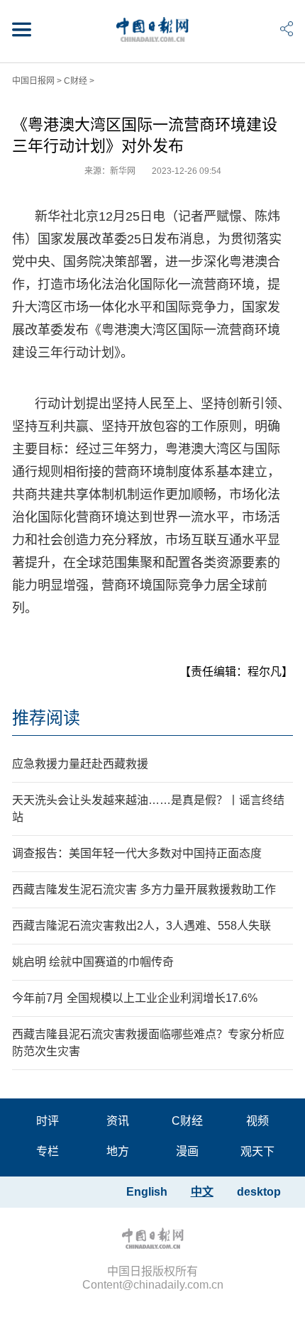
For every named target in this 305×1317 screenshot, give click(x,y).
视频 (257, 1121)
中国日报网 (33, 81)
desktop (259, 1192)
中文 (202, 1192)
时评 (47, 1121)
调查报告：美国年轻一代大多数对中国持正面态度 (137, 853)
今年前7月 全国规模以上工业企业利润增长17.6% (134, 998)
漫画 (187, 1151)
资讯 (117, 1121)
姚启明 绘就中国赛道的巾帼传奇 (93, 962)
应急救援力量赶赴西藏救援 (80, 764)
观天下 (257, 1151)
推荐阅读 (46, 717)
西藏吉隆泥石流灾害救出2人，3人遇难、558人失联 (141, 926)
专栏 (47, 1151)
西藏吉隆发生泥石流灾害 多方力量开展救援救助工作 (144, 889)
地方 (117, 1151)
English (146, 1192)
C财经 (75, 81)
